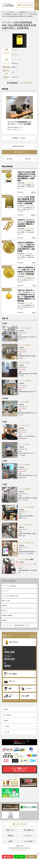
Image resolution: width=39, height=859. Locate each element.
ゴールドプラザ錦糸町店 (24, 345)
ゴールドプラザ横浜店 (23, 402)
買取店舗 (10, 835)
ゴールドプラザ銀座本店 (24, 328)
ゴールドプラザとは (8, 581)
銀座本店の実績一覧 (19, 146)
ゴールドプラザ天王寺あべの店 (26, 542)
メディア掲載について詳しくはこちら (19, 769)
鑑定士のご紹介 (6, 600)
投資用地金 (14, 54)
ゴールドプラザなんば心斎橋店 (26, 507)
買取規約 (4, 620)
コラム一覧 (6, 732)
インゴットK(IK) (16, 60)
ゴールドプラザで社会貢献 (9, 586)
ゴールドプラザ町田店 (23, 362)
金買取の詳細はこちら (19, 152)
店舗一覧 (6, 709)
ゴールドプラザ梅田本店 (24, 489)
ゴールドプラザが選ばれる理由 (10, 596)
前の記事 (9, 159)
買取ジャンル (10, 830)
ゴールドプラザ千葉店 (23, 464)
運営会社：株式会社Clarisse (19, 850)
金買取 (10, 841)
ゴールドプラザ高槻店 (23, 559)
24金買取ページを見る (18, 138)
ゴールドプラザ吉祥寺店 (24, 380)
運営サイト (5, 610)
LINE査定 (6, 720)
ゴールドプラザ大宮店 (23, 425)
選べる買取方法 (7, 715)
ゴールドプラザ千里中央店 (25, 524)
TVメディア (28, 835)
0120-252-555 (26, 5)
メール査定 (6, 726)
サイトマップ (5, 591)
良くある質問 (29, 841)
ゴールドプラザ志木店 (23, 444)
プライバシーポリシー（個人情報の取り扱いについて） (16, 625)
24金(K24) (14, 49)
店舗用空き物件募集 (7, 615)
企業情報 (4, 605)
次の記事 (27, 159)
